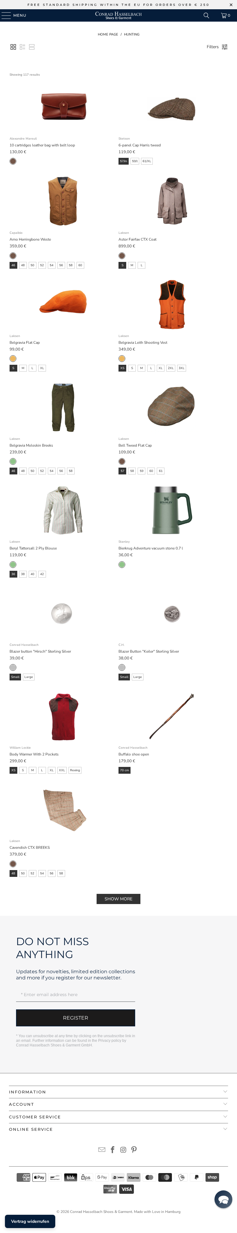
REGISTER (75, 1018)
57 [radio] (122, 471)
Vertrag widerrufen (30, 1221)
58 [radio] (71, 265)
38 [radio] (23, 574)
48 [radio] (23, 265)
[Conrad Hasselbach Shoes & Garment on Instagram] (123, 1150)
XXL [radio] (62, 770)
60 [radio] (80, 265)
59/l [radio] (135, 161)
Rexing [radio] (75, 770)
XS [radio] (122, 368)
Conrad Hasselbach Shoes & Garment (101, 1211)
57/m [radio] (123, 161)
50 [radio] (32, 265)
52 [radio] (42, 265)
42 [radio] (42, 574)
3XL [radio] (182, 368)
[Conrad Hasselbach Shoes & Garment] (118, 15)
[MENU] (3, 15)
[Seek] (206, 15)
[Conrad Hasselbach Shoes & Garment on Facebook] (113, 1150)
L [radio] (142, 265)
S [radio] (122, 265)
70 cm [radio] (124, 770)
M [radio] (132, 265)
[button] (13, 47)
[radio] (13, 161)
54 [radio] (51, 265)
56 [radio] (61, 265)
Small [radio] (15, 677)
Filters (213, 47)
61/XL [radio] (147, 161)
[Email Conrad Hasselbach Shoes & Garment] (102, 1150)
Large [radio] (28, 677)
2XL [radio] (171, 368)
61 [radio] (161, 471)
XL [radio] (42, 368)
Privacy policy (109, 1040)
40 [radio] (32, 574)
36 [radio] (13, 574)
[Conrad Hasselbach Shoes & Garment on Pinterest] (134, 1150)
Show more (118, 899)
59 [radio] (141, 471)
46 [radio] (13, 265)
